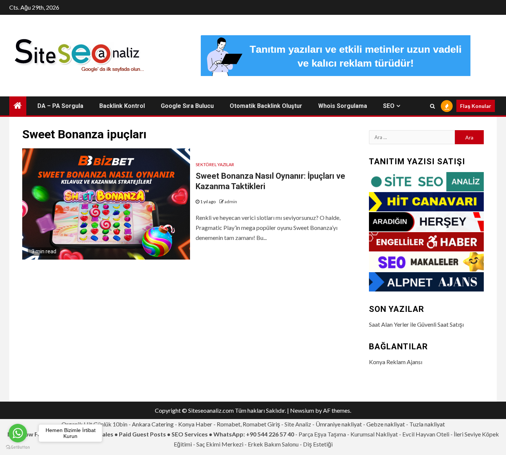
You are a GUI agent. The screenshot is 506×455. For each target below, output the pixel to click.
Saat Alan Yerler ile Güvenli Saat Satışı (416, 324)
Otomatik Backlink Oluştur (266, 105)
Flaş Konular (475, 106)
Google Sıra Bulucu (187, 105)
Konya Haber (195, 424)
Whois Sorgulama (342, 105)
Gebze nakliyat (385, 424)
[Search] (432, 106)
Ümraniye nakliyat (339, 424)
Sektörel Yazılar (215, 164)
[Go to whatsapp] (18, 433)
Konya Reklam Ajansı (395, 361)
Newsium (302, 410)
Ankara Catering (153, 424)
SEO (389, 105)
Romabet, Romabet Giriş (248, 424)
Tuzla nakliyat (427, 424)
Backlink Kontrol (122, 105)
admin (230, 201)
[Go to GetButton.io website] (18, 447)
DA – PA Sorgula (60, 105)
